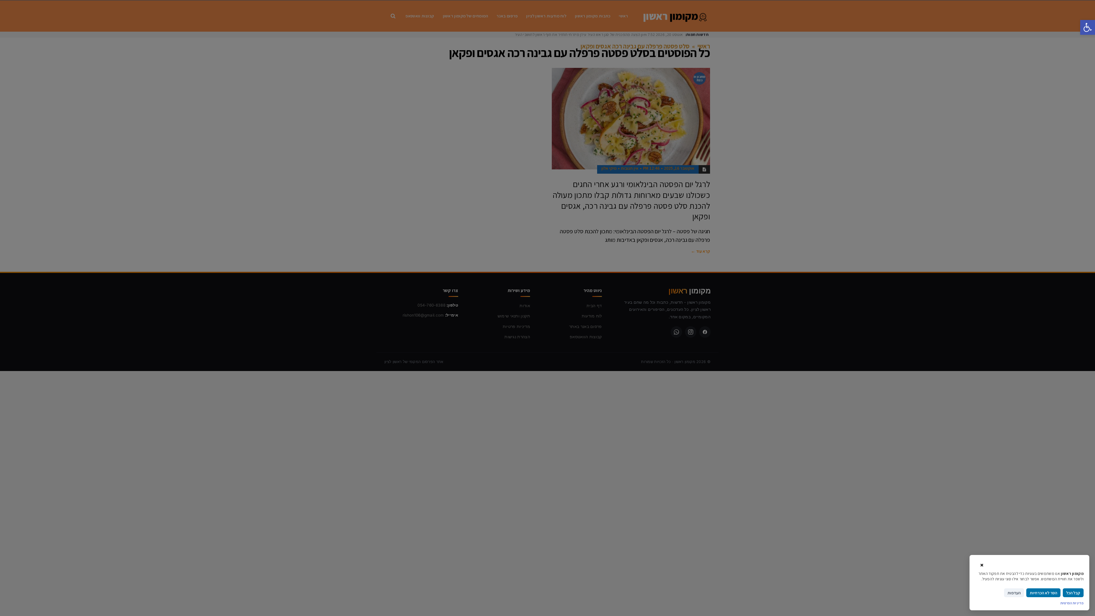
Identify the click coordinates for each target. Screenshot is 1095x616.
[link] (1087, 27)
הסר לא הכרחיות (1043, 592)
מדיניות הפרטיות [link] (1072, 603)
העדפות (1014, 592)
